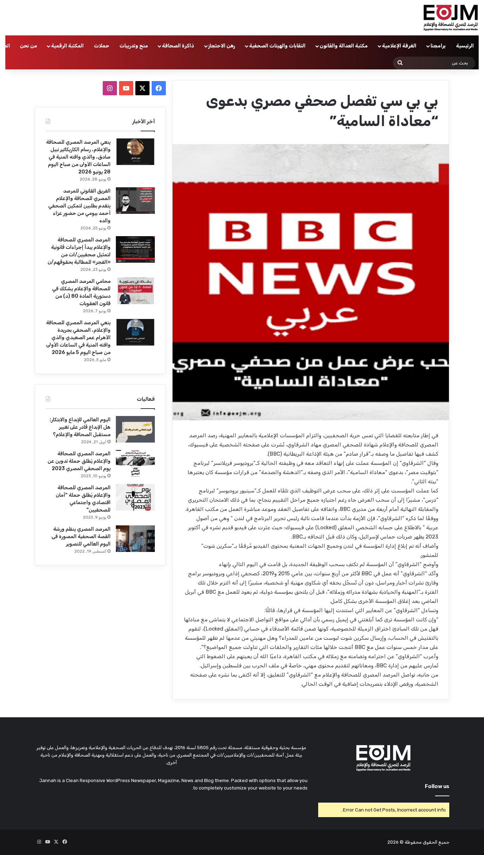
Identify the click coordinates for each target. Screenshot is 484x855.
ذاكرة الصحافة (178, 46)
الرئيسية (465, 46)
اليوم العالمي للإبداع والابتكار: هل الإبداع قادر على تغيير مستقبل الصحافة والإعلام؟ (80, 427)
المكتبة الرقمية (67, 46)
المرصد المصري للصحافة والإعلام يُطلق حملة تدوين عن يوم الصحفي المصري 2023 (79, 461)
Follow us (437, 786)
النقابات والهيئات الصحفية (277, 46)
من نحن (28, 46)
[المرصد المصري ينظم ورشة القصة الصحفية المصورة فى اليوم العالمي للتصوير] (135, 538)
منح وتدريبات (133, 46)
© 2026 (395, 842)
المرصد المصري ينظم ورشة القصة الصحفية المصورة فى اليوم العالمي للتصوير (81, 536)
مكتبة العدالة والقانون (344, 46)
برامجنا (438, 46)
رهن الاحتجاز (221, 46)
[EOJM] (451, 18)
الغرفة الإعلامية (399, 46)
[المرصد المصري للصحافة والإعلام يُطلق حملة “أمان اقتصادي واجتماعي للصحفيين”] (135, 497)
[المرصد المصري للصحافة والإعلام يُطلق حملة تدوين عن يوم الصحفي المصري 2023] (135, 463)
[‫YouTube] (126, 88)
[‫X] (142, 88)
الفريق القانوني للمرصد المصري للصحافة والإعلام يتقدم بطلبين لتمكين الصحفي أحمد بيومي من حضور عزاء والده (79, 206)
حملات (101, 46)
